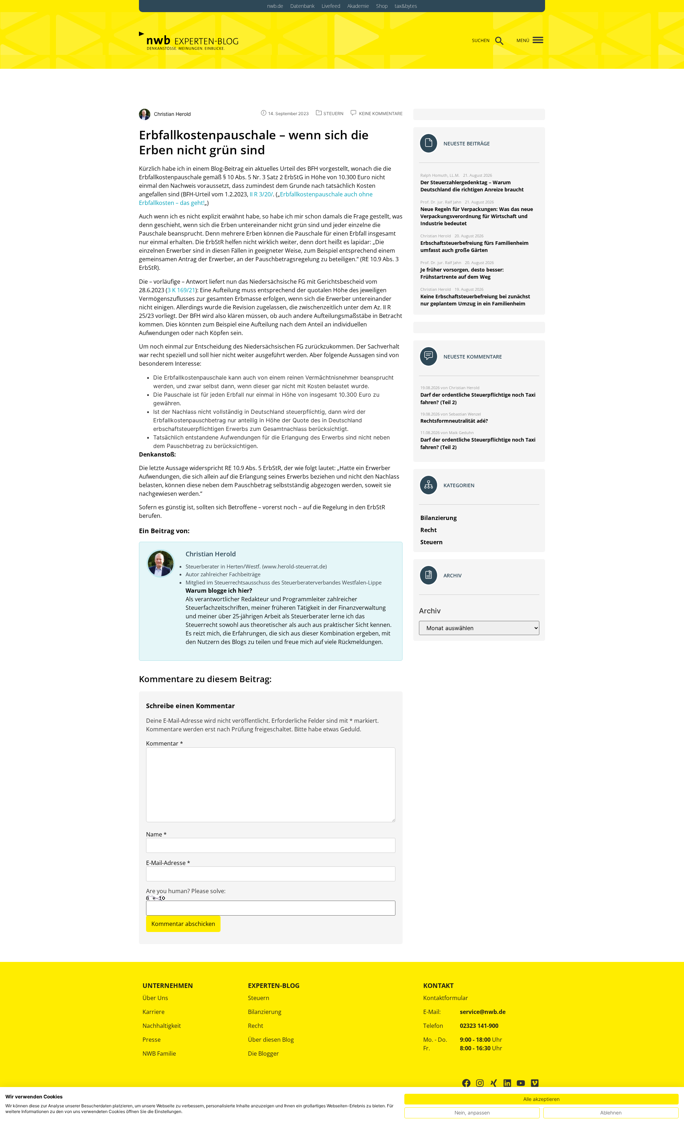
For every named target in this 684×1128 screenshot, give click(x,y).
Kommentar (164, 743)
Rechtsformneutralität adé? (454, 420)
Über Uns (155, 998)
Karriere (153, 1012)
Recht (255, 1026)
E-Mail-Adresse (168, 863)
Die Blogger (263, 1053)
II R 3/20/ (261, 194)
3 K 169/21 (181, 290)
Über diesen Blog (271, 1040)
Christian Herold (211, 554)
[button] (535, 40)
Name (156, 834)
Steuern (258, 998)
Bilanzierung (264, 1012)
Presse (151, 1040)
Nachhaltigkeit (161, 1026)
